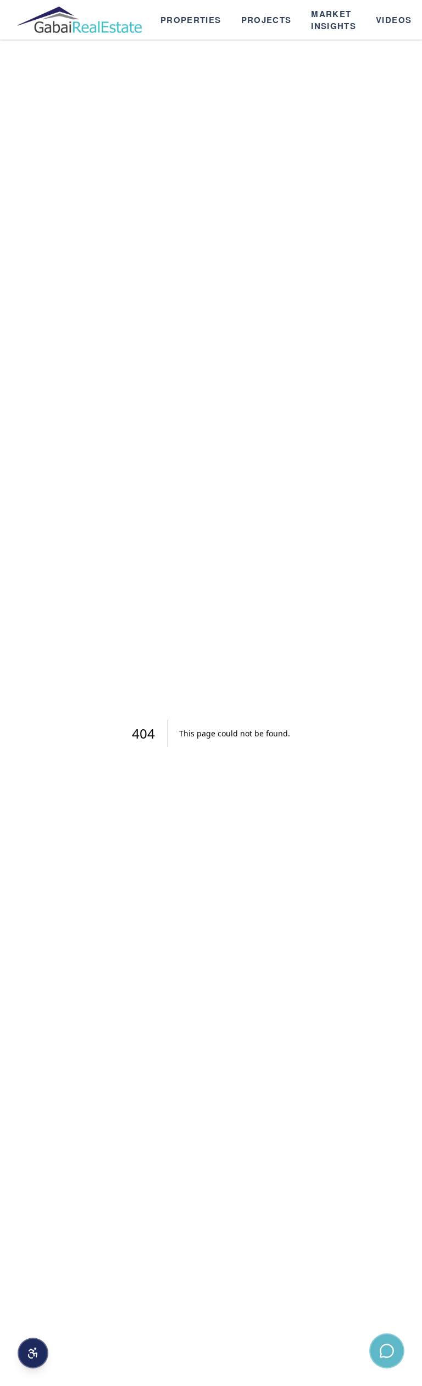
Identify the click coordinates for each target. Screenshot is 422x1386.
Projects (266, 20)
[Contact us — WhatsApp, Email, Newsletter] (386, 1350)
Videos (394, 20)
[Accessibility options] (33, 1353)
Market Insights (333, 20)
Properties (190, 20)
